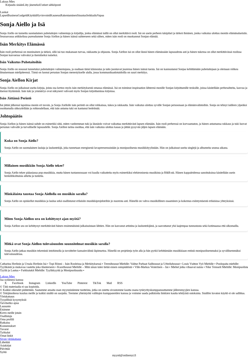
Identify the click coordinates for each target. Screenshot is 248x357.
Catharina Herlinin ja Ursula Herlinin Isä (23, 263)
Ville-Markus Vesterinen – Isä (151, 267)
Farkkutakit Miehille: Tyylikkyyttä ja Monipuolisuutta (51, 270)
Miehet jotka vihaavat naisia (187, 267)
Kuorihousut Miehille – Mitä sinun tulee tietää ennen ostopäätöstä (94, 267)
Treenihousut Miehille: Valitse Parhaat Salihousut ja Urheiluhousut (142, 263)
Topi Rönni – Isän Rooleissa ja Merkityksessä (75, 263)
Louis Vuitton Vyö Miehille (198, 263)
